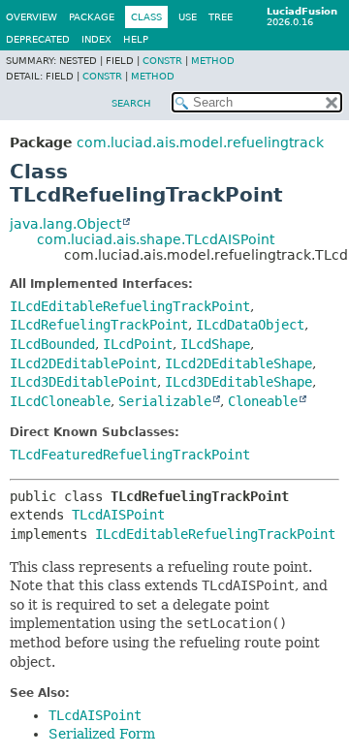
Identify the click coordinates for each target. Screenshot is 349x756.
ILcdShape (215, 344)
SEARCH (131, 103)
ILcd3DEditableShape (238, 382)
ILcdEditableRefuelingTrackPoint (130, 306)
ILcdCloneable (60, 401)
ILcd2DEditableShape (238, 363)
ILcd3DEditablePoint (83, 382)
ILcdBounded (52, 344)
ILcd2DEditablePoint (83, 363)
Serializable (164, 401)
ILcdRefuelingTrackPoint (99, 324)
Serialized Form (101, 733)
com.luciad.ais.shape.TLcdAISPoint (155, 239)
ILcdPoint (138, 344)
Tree (220, 17)
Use (187, 17)
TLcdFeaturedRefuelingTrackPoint (130, 454)
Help (135, 39)
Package (91, 17)
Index (96, 39)
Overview (31, 17)
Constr (162, 60)
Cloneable (263, 401)
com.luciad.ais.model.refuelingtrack (200, 142)
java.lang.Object (65, 224)
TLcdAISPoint (118, 514)
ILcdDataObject (250, 324)
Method (213, 60)
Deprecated (38, 39)
